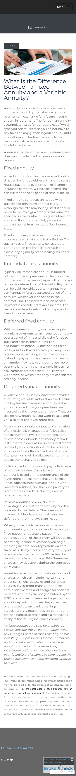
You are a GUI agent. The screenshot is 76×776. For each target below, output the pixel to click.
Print (11, 45)
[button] (63, 7)
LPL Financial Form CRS (17, 748)
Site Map (7, 759)
